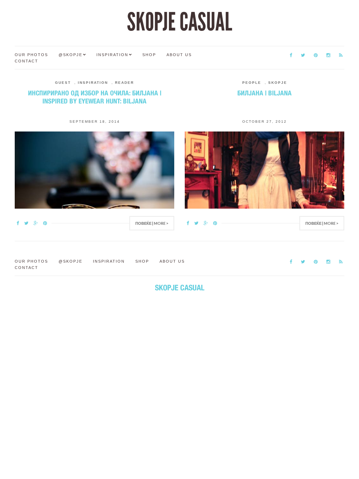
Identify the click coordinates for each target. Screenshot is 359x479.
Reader (124, 83)
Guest (63, 83)
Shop (149, 55)
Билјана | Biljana (264, 93)
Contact (26, 61)
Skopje (277, 83)
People (251, 83)
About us (179, 55)
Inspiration (112, 55)
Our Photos (31, 55)
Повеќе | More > (151, 223)
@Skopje (70, 55)
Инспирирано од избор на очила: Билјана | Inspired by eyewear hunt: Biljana (94, 97)
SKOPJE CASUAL (179, 22)
